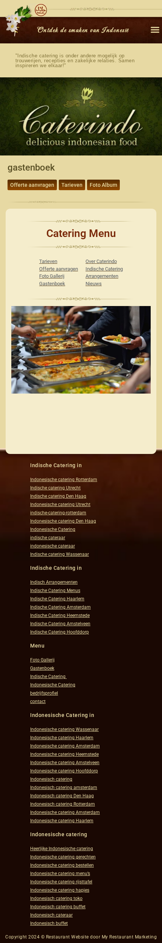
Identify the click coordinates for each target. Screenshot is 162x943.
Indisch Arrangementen (54, 582)
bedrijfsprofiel (44, 693)
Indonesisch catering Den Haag (62, 795)
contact (38, 701)
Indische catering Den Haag (58, 496)
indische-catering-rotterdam (58, 512)
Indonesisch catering (51, 779)
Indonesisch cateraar (51, 915)
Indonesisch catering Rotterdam (62, 804)
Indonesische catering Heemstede (64, 754)
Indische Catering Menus (55, 590)
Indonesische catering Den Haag (63, 521)
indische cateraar (47, 537)
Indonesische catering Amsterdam (65, 746)
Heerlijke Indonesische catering (61, 848)
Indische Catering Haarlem (57, 598)
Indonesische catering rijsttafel (61, 882)
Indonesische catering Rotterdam (63, 479)
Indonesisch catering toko (56, 898)
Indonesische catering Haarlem (61, 737)
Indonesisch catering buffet (58, 906)
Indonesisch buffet (49, 923)
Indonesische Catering (52, 529)
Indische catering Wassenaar (59, 554)
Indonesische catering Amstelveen (64, 762)
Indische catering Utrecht (55, 488)
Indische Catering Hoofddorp (59, 632)
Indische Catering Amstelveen (60, 623)
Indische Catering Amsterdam (60, 607)
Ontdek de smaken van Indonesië (83, 30)
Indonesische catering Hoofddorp (64, 771)
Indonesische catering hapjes (59, 890)
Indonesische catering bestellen (62, 865)
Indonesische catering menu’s (60, 873)
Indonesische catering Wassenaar (64, 729)
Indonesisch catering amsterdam (63, 787)
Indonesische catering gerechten (63, 857)
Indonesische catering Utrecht (60, 504)
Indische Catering (48, 676)
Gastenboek (42, 668)
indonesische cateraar (52, 546)
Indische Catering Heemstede (60, 615)
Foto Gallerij (42, 660)
